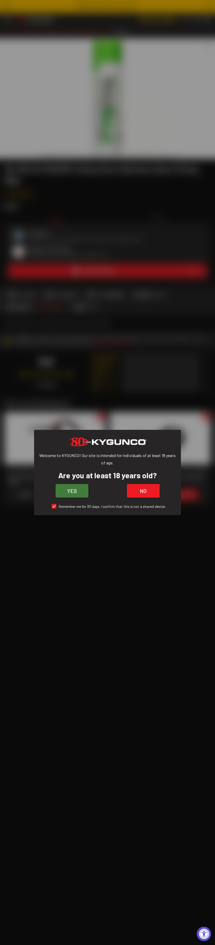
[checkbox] (108, 506)
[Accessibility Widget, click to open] (204, 934)
